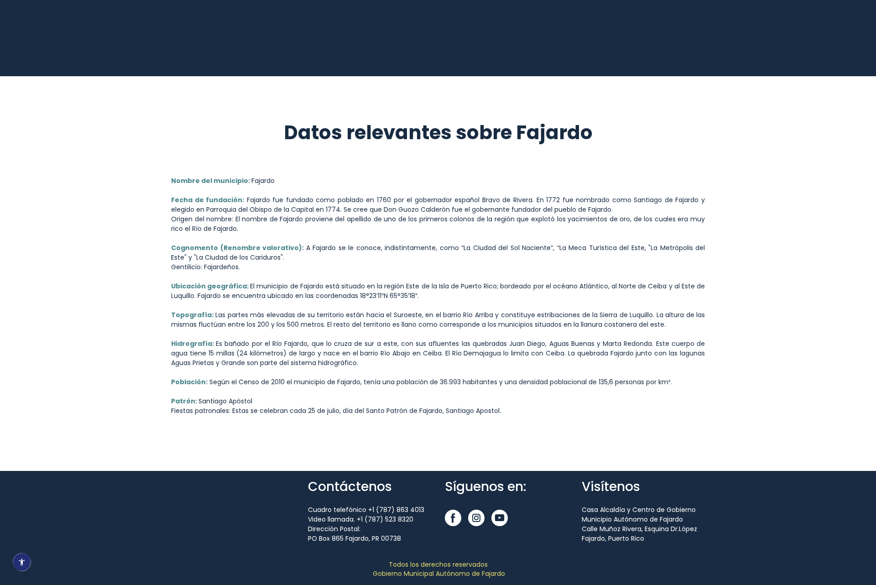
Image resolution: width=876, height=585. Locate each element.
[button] (453, 518)
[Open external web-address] (196, 49)
